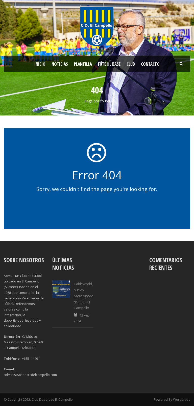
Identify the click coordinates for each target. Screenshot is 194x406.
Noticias (60, 64)
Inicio (39, 64)
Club (131, 64)
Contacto (150, 64)
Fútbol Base (109, 64)
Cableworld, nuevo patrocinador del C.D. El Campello (84, 295)
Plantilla (83, 64)
